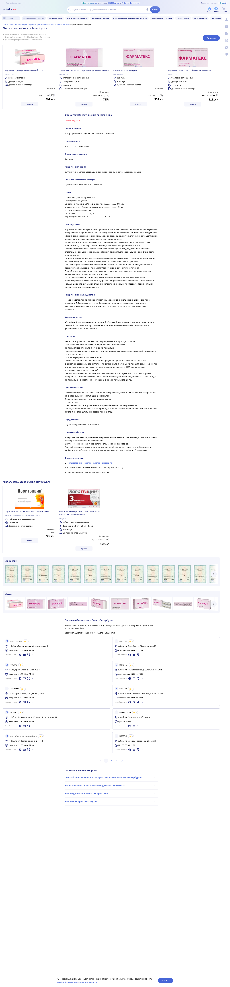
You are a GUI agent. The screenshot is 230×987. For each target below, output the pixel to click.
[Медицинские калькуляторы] (226, 40)
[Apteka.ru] (11, 9)
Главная (6, 25)
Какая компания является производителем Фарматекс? (95, 785)
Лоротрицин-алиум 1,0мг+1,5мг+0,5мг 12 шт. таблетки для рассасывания (80, 513)
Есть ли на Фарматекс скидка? (81, 801)
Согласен (165, 980)
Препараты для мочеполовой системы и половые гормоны (49, 25)
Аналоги (211, 37)
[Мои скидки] (226, 26)
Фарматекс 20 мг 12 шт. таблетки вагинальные (189, 70)
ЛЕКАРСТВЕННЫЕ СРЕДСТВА (19, 25)
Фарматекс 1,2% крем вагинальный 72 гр (24, 70)
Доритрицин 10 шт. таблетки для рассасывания (27, 511)
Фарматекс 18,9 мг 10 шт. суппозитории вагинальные (84, 70)
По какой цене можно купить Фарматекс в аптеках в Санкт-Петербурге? (103, 777)
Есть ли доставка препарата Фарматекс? (86, 793)
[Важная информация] (226, 47)
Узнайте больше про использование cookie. (77, 982)
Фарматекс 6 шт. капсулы (125, 70)
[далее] (214, 574)
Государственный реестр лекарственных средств (90, 462)
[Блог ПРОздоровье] (226, 33)
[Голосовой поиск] (147, 9)
